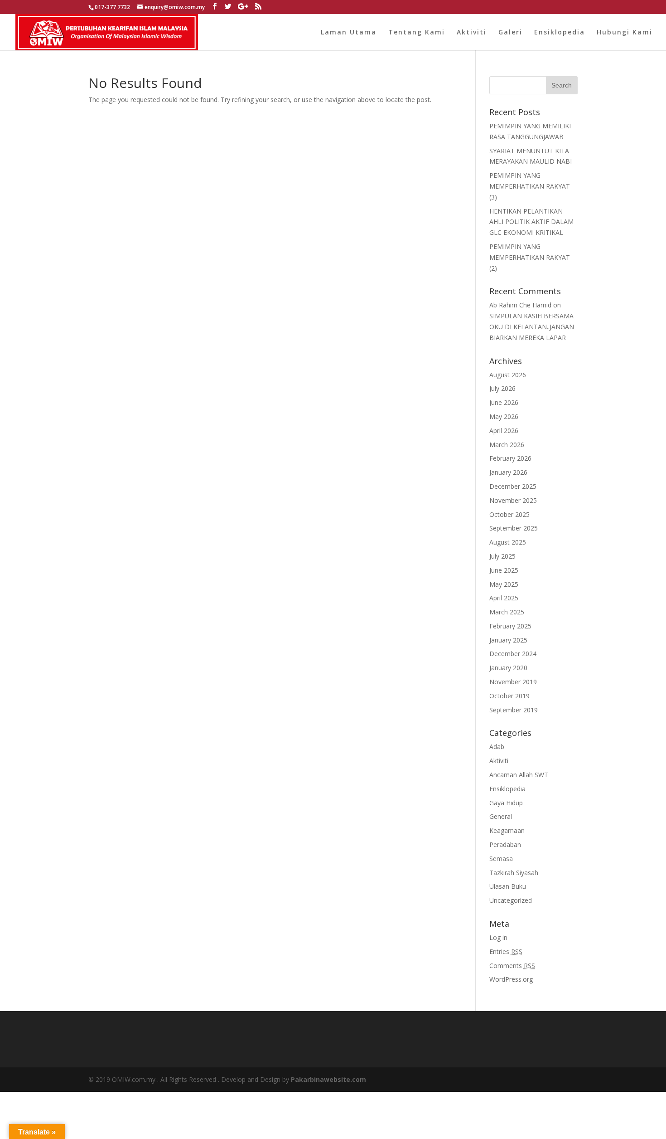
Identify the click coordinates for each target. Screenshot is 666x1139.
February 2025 (510, 626)
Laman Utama (348, 32)
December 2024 (512, 653)
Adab (496, 746)
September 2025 (513, 528)
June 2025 (503, 570)
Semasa (501, 858)
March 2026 (506, 444)
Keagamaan (507, 830)
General (500, 816)
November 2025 (513, 500)
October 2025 (509, 514)
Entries (505, 951)
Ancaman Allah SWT (518, 774)
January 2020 (508, 667)
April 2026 (503, 430)
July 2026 (502, 388)
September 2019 (513, 710)
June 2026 (503, 402)
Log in (498, 937)
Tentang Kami (416, 32)
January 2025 (508, 640)
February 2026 (510, 458)
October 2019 (509, 695)
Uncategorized (510, 900)
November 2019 (513, 681)
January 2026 (508, 472)
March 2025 (506, 612)
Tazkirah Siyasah (513, 872)
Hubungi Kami (624, 32)
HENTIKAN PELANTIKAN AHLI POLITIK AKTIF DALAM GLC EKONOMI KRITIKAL (531, 222)
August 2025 (507, 542)
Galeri (510, 32)
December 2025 (512, 486)
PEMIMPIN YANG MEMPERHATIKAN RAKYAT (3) (529, 186)
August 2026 (507, 374)
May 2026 (503, 416)
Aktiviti (472, 32)
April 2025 (503, 598)
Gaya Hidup (506, 802)
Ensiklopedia (559, 32)
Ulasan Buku (507, 886)
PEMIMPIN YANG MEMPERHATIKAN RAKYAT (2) (529, 257)
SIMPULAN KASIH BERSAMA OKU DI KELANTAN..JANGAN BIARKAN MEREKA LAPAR (531, 327)
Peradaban (505, 844)
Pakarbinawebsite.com (328, 1079)
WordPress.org (511, 979)
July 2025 (502, 556)
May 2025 (503, 584)
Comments (512, 965)
